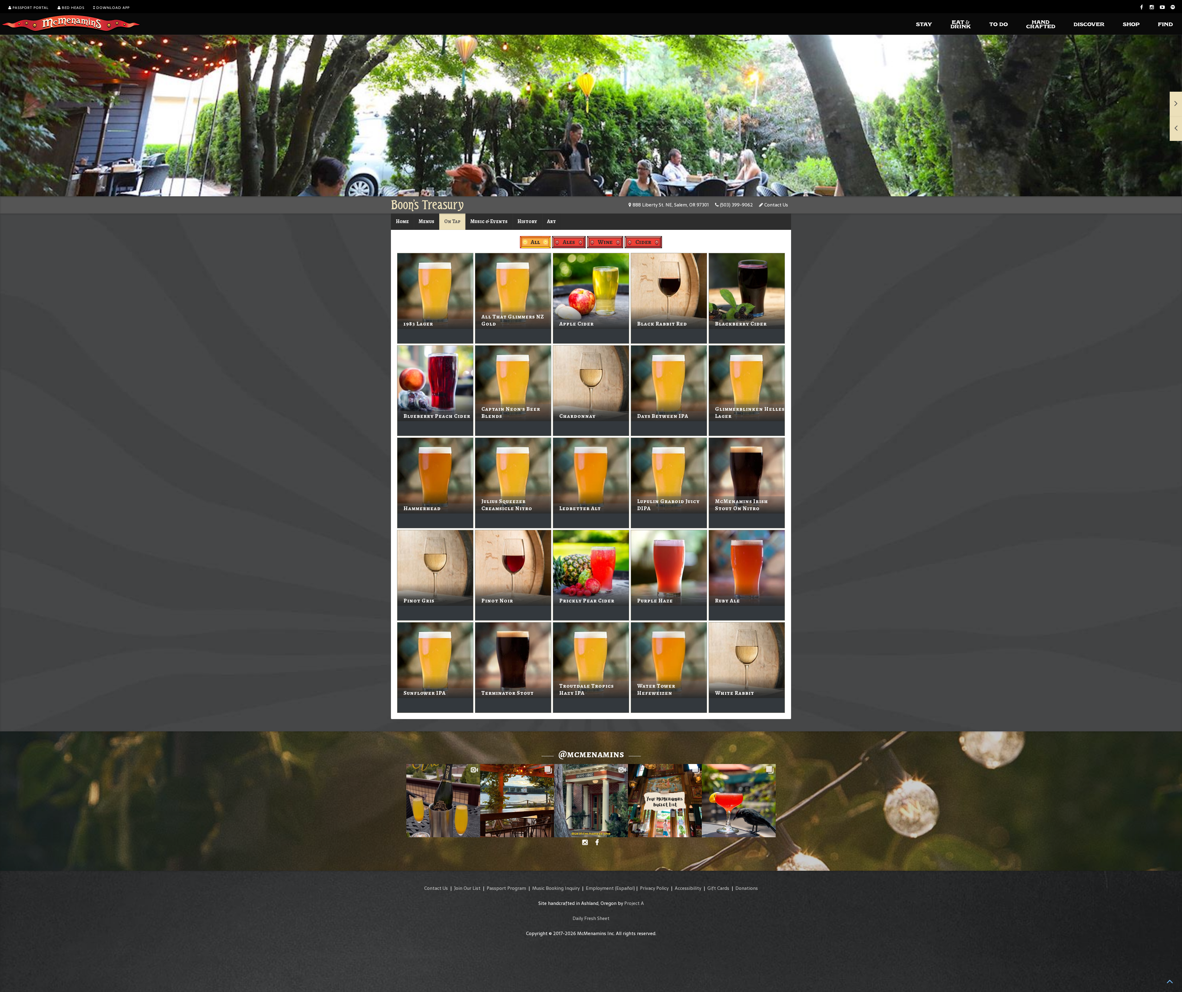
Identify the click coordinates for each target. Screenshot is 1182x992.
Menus (426, 221)
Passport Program (506, 888)
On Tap (452, 221)
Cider (643, 242)
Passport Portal (30, 8)
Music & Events (489, 221)
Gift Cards (718, 888)
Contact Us (775, 205)
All (535, 242)
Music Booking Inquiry (556, 888)
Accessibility (688, 888)
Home (402, 221)
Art (551, 221)
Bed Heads (72, 8)
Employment (600, 888)
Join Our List (467, 888)
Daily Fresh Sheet (591, 918)
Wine (605, 242)
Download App (112, 8)
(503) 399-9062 (736, 205)
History (527, 221)
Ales (569, 242)
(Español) (625, 888)
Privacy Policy (654, 888)
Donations (746, 888)
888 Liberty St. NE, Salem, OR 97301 (670, 205)
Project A (634, 903)
